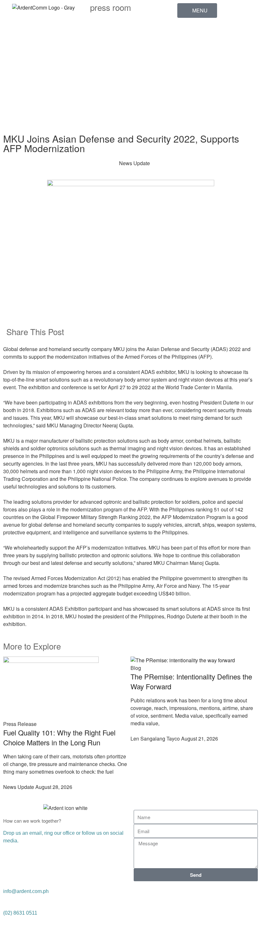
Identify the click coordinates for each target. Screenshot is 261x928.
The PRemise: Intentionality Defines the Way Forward (191, 681)
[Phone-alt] (185, 102)
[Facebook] (185, 32)
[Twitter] (173, 895)
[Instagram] (185, 85)
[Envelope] (185, 120)
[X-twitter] (185, 67)
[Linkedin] (185, 50)
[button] (136, 331)
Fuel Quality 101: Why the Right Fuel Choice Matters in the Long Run (59, 737)
